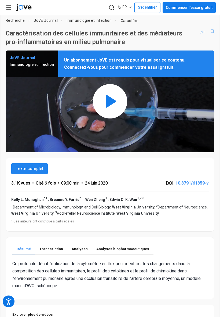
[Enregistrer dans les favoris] (212, 31)
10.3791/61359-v (192, 183)
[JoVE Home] (24, 7)
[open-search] (111, 8)
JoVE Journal (46, 20)
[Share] (202, 31)
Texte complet (29, 168)
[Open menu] (8, 7)
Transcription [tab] (51, 249)
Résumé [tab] (24, 249)
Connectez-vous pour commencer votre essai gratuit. (119, 67)
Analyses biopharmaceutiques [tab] (122, 249)
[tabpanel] (110, 274)
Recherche (15, 20)
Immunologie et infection (89, 20)
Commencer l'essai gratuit (189, 7)
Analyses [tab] (80, 249)
